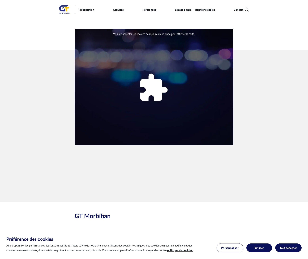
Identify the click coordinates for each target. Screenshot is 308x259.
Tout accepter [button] (288, 248)
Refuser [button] (259, 248)
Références (149, 10)
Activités (118, 10)
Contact (238, 10)
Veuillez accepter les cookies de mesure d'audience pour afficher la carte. (154, 34)
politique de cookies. (180, 250)
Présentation (86, 10)
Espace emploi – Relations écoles (195, 10)
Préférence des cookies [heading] (29, 239)
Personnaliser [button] (229, 248)
